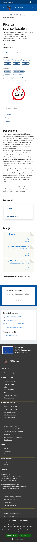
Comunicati (7, 451)
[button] (18, 539)
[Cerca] (33, 8)
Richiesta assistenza (10, 505)
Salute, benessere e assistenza (13, 437)
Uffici (5, 387)
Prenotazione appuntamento (12, 497)
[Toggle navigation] (3, 7)
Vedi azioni (15, 53)
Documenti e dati (9, 398)
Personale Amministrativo (11, 395)
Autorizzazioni (8, 440)
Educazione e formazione (11, 426)
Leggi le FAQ (7, 502)
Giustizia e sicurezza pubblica (12, 429)
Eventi (6, 464)
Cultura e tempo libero (10, 409)
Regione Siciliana (8, 2)
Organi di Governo (9, 381)
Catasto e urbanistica (10, 415)
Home (4, 15)
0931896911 (15, 489)
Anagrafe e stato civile (10, 406)
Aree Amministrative (10, 384)
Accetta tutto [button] (11, 535)
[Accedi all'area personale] (30, 2)
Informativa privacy (9, 516)
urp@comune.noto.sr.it (12, 484)
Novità (10, 15)
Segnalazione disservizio (11, 499)
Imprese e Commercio (10, 412)
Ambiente (7, 434)
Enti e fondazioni (9, 390)
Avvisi (16, 15)
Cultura (22, 15)
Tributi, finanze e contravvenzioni (13, 431)
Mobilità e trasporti (9, 418)
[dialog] (18, 530)
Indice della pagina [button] (11, 109)
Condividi (6, 53)
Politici (6, 392)
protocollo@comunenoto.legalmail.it (15, 487)
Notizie (6, 448)
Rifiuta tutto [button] (25, 535)
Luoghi (6, 462)
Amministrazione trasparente (12, 513)
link (18, 531)
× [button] (35, 519)
